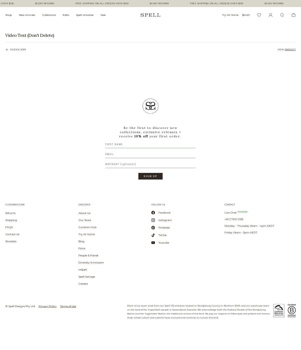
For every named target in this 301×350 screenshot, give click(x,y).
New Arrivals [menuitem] (27, 15)
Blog (81, 241)
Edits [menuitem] (66, 15)
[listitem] (150, 35)
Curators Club (87, 227)
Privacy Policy (48, 306)
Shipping (11, 220)
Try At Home (86, 234)
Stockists (10, 241)
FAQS (9, 227)
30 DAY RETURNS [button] (44, 3)
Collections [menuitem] (49, 15)
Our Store (84, 220)
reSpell (82, 269)
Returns (10, 213)
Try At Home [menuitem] (230, 15)
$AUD (246, 15)
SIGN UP (150, 176)
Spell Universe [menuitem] (84, 15)
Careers (83, 283)
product (290, 49)
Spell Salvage (86, 276)
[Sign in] (270, 15)
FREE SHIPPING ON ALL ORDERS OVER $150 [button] (102, 3)
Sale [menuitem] (103, 15)
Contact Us (12, 234)
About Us (84, 213)
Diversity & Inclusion (91, 262)
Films (81, 248)
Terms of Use (68, 306)
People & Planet (88, 255)
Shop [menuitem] (8, 15)
